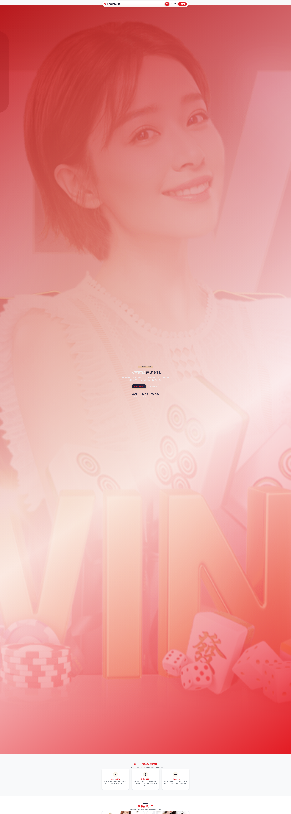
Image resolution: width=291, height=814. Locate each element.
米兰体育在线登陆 (113, 4)
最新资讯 (154, 386)
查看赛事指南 (139, 386)
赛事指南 (173, 4)
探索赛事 (183, 4)
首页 (167, 4)
